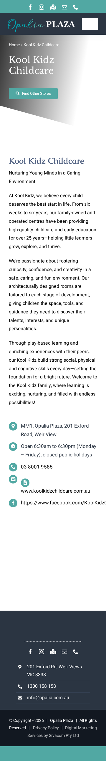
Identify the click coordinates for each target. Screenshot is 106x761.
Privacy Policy (46, 728)
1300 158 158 (41, 686)
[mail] (64, 7)
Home (14, 45)
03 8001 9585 (37, 467)
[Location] (53, 7)
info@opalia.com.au (48, 697)
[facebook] (30, 7)
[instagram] (41, 7)
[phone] (75, 7)
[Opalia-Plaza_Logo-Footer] (41, 21)
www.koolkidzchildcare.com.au (55, 491)
